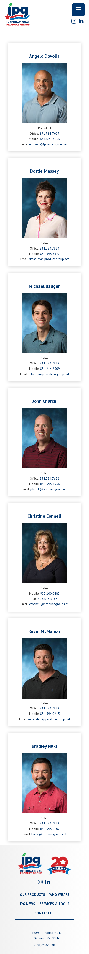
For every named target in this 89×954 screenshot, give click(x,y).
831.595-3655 (50, 139)
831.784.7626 (49, 478)
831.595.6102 (50, 829)
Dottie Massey (44, 171)
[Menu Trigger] (78, 9)
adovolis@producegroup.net (49, 144)
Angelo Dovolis (44, 56)
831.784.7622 (49, 823)
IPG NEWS (27, 904)
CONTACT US (44, 913)
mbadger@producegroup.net (49, 374)
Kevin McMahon (44, 631)
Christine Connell (44, 516)
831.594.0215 (50, 714)
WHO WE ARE (59, 894)
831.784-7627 (49, 133)
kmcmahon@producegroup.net (49, 719)
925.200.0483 (50, 593)
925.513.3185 (48, 599)
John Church (44, 401)
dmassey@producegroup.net (49, 259)
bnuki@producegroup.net (48, 834)
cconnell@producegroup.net (48, 604)
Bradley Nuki (44, 746)
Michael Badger (44, 286)
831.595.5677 (50, 254)
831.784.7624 (49, 248)
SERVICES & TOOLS (54, 904)
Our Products (32, 894)
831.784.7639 (49, 363)
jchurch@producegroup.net (49, 489)
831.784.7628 (49, 708)
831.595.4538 (50, 484)
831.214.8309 (50, 369)
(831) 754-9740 (44, 945)
